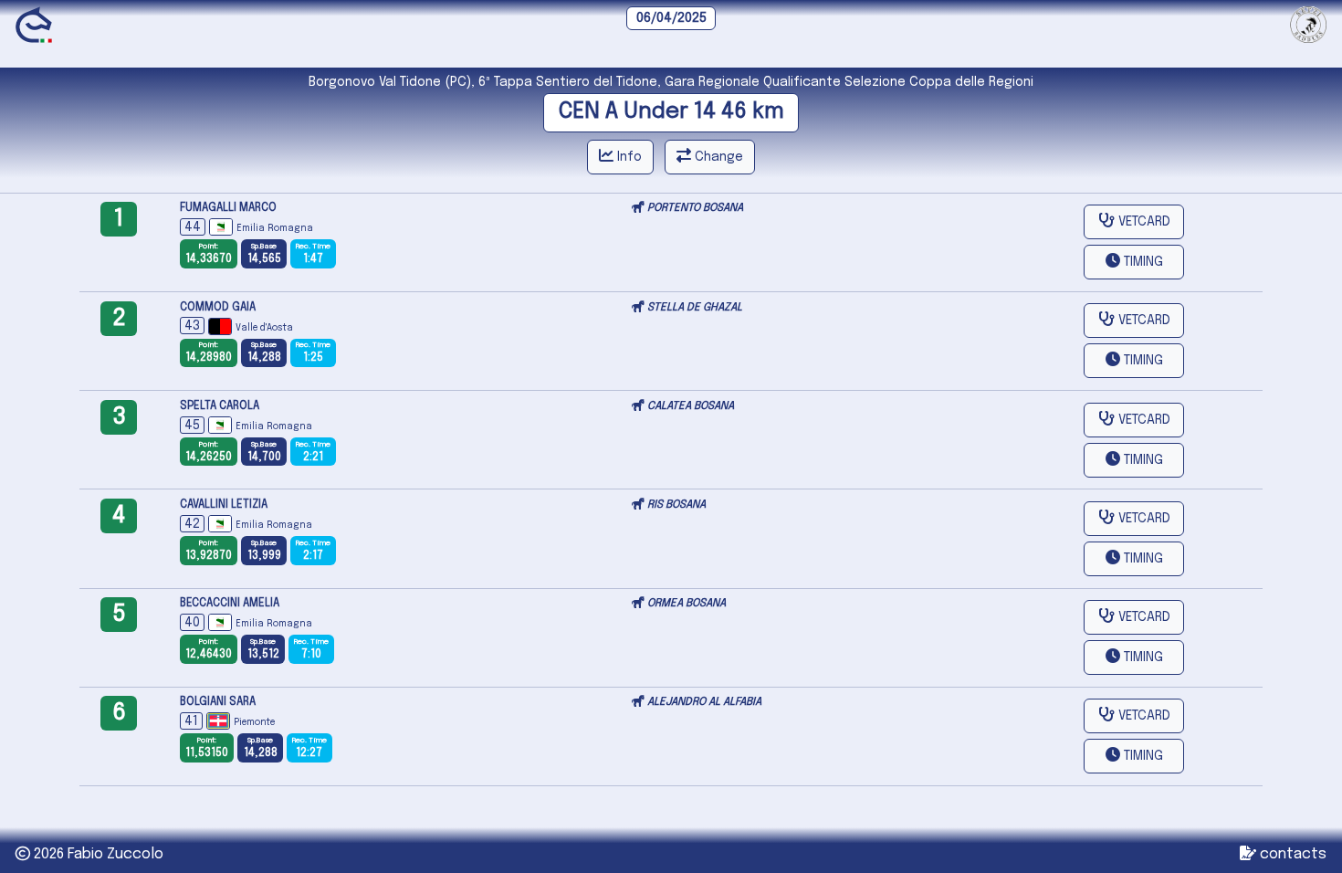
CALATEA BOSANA (690, 406)
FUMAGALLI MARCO (228, 208)
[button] (1134, 262)
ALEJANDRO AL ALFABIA (704, 702)
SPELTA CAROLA (219, 406)
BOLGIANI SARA (218, 702)
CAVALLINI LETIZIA (223, 505)
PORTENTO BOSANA (695, 208)
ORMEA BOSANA (686, 603)
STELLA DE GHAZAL (694, 307)
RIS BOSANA (676, 505)
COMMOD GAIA (218, 307)
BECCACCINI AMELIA (229, 603)
